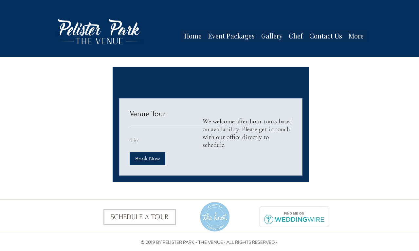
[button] (147, 158)
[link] (211, 114)
